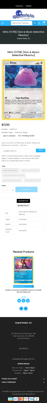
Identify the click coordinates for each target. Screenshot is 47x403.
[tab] (23, 201)
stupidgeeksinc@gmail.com (23, 359)
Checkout (19, 6)
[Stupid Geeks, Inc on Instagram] (23, 2)
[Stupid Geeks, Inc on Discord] (31, 2)
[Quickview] (19, 301)
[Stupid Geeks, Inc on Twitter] (19, 2)
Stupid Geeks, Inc (23, 38)
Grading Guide (28, 136)
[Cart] (44, 23)
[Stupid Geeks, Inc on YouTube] (27, 2)
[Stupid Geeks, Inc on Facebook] (15, 2)
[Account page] (39, 23)
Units (4, 185)
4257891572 (23, 348)
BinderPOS (30, 394)
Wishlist (29, 6)
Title (3, 166)
